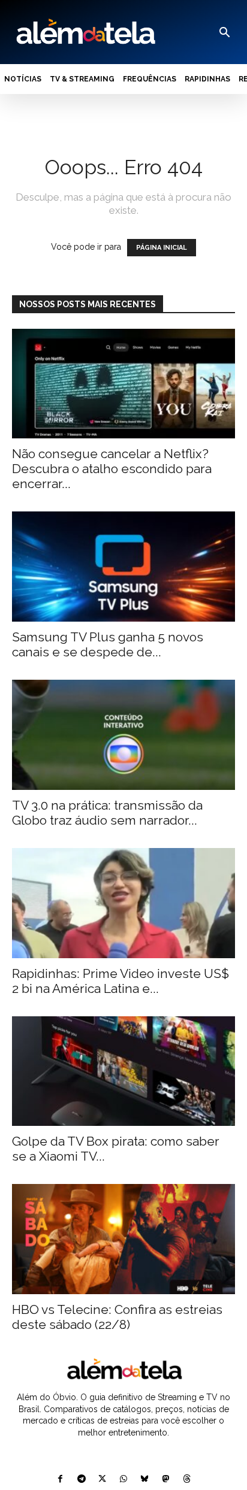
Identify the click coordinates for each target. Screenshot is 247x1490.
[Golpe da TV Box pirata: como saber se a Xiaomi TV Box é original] (123, 1071)
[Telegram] (81, 1479)
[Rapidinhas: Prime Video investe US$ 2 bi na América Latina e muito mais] (123, 903)
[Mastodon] (165, 1479)
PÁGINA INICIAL (161, 248)
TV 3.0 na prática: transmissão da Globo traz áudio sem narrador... (107, 813)
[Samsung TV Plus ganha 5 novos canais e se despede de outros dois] (123, 566)
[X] (102, 1479)
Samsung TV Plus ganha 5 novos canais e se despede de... (107, 644)
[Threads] (186, 1479)
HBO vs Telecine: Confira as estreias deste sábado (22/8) (117, 1317)
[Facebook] (60, 1479)
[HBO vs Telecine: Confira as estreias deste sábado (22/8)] (123, 1239)
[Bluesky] (144, 1479)
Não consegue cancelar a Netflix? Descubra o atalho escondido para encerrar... (112, 468)
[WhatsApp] (123, 1479)
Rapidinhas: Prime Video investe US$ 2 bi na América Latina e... (120, 981)
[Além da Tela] (84, 32)
